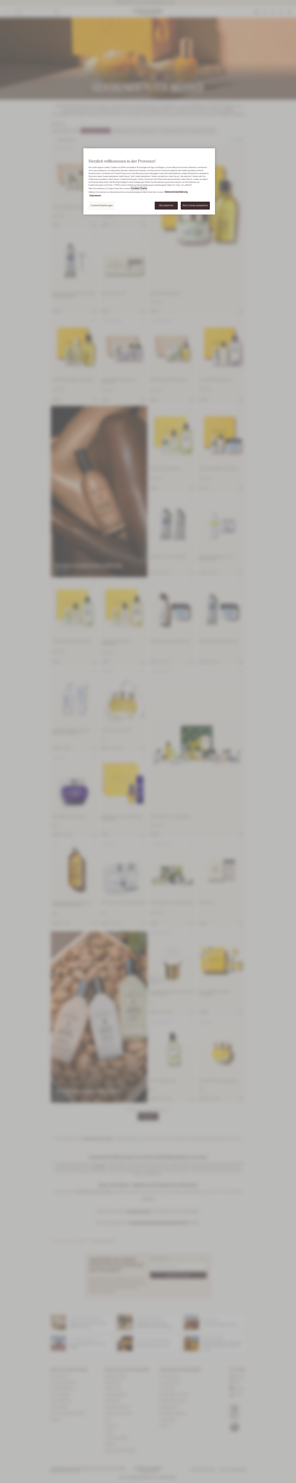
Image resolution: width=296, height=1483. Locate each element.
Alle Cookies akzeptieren (195, 205)
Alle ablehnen (166, 205)
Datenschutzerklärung (176, 191)
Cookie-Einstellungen (101, 205)
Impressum (95, 195)
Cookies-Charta (139, 188)
